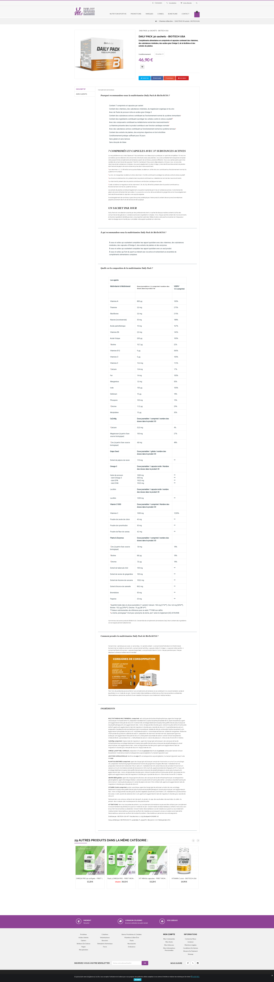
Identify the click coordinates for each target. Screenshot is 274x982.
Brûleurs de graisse (83, 943)
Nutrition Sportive (117, 14)
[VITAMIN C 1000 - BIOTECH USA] (184, 860)
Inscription (172, 3)
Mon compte (169, 934)
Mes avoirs (169, 942)
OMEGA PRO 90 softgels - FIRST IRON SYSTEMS (95, 878)
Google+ (170, 78)
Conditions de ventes (190, 948)
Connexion (158, 3)
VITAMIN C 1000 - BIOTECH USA (184, 878)
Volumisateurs (105, 937)
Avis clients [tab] (81, 94)
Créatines (105, 934)
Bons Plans (172, 14)
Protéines (83, 934)
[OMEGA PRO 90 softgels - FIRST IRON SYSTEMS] (90, 860)
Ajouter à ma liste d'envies (142, 67)
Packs (132, 940)
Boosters (105, 940)
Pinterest (183, 78)
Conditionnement (145, 54)
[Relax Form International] (84, 11)
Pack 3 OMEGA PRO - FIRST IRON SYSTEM (123, 878)
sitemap (190, 954)
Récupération (83, 950)
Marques (149, 14)
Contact (185, 14)
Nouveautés (132, 943)
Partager (157, 78)
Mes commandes (169, 939)
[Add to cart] (86, 869)
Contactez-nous (190, 939)
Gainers (83, 940)
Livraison (191, 942)
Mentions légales (191, 945)
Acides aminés (84, 937)
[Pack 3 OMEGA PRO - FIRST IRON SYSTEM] (121, 860)
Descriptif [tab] (81, 89)
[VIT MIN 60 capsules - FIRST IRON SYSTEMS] (152, 860)
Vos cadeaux (172, 920)
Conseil (160, 14)
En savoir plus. (195, 977)
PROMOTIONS (136, 14)
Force (105, 947)
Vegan (83, 947)
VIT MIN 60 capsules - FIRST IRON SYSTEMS (156, 878)
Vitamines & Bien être (131, 937)
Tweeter (145, 78)
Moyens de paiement (190, 951)
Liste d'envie (187, 3)
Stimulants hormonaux (104, 943)
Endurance (131, 947)
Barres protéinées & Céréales (132, 934)
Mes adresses (169, 945)
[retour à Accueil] (156, 21)
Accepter (137, 979)
